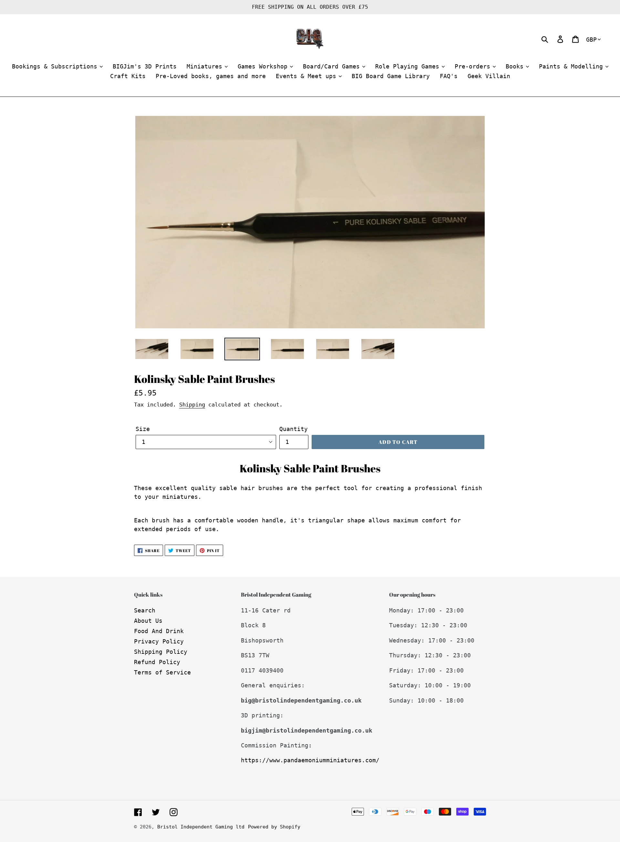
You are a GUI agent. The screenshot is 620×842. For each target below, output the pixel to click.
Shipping (192, 404)
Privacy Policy (159, 641)
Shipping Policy (160, 651)
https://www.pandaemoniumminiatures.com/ (310, 760)
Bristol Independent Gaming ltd (200, 827)
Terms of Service (162, 672)
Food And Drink (159, 631)
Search (144, 610)
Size (143, 429)
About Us (148, 620)
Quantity (293, 429)
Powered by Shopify (274, 827)
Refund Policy (157, 662)
